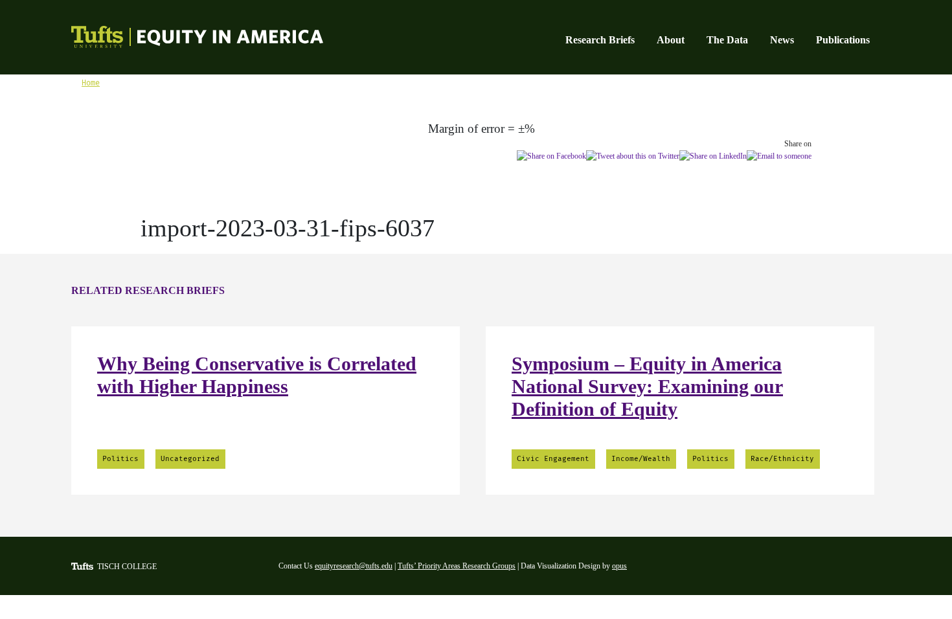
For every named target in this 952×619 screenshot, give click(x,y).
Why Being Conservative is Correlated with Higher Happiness (256, 375)
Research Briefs (600, 39)
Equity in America (182, 38)
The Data (727, 39)
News (782, 39)
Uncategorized (190, 459)
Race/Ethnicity (782, 459)
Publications (843, 39)
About (671, 39)
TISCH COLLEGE (127, 566)
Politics (120, 459)
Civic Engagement (553, 459)
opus (619, 565)
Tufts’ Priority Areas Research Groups (457, 565)
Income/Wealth (640, 459)
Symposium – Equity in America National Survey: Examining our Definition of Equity (647, 386)
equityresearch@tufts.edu (353, 565)
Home (91, 82)
